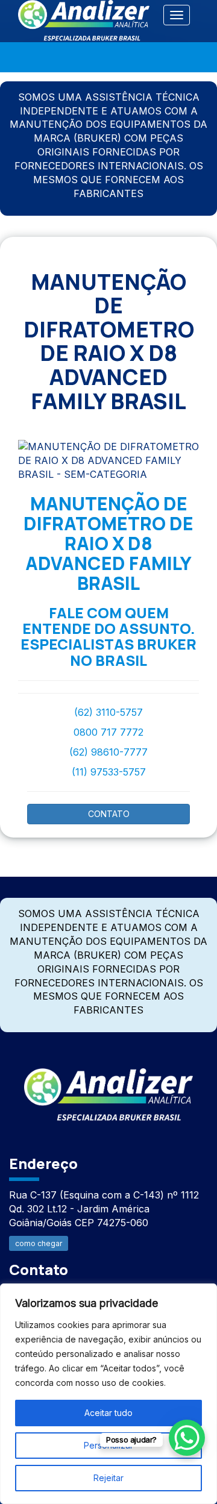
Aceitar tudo (108, 1413)
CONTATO (109, 814)
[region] (108, 1393)
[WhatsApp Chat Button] (187, 1438)
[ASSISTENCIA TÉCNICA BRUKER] (108, 1088)
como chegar (38, 1243)
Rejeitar (108, 1478)
